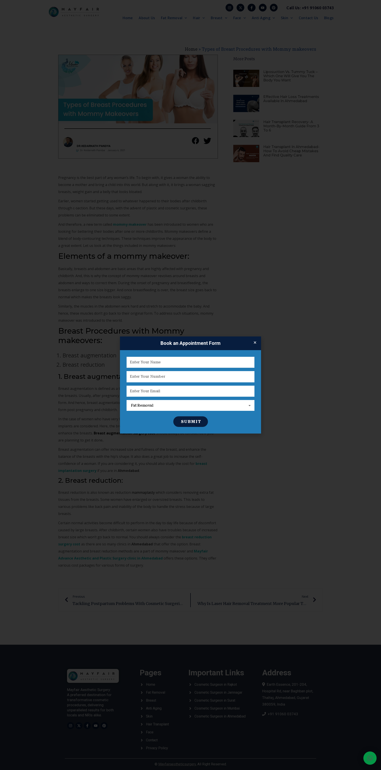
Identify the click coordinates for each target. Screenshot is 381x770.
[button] (370, 758)
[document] (190, 385)
